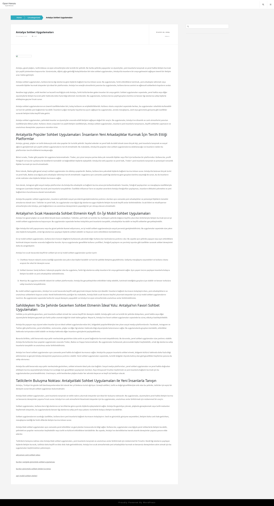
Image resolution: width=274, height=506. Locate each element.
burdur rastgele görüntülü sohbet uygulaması (35, 462)
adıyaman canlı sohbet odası (28, 455)
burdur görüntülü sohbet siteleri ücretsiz (33, 468)
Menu (270, 4)
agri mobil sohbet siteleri (26, 475)
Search (263, 4)
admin (167, 36)
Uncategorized (21, 36)
